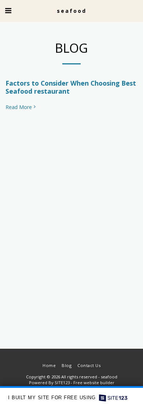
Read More (19, 107)
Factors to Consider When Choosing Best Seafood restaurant (71, 87)
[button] (8, 10)
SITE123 (62, 382)
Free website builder (93, 382)
